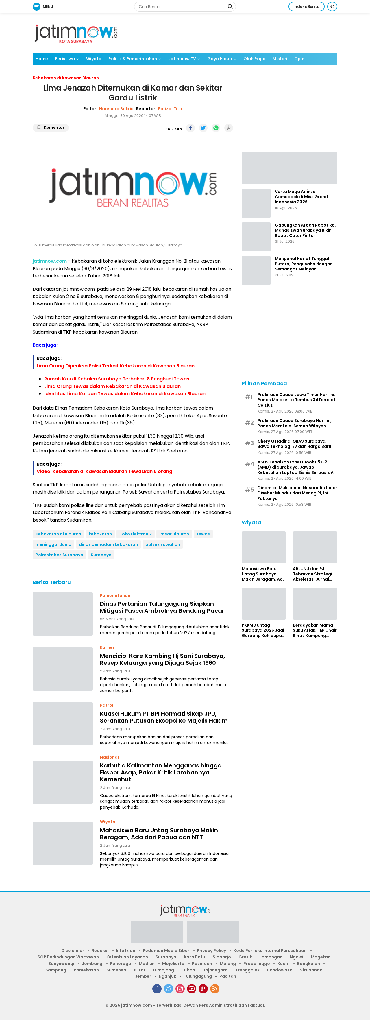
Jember (143, 976)
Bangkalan (308, 963)
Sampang (55, 970)
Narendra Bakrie (116, 109)
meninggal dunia (53, 544)
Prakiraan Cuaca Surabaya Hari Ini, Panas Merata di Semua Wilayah (295, 423)
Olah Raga (254, 59)
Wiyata (93, 59)
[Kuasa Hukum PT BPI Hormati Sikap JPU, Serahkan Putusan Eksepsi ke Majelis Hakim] (63, 723)
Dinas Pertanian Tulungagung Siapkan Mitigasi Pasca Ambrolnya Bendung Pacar (162, 607)
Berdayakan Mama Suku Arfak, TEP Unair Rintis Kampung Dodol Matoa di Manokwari (315, 630)
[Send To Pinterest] (228, 128)
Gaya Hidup (219, 59)
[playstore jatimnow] (157, 934)
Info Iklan (125, 950)
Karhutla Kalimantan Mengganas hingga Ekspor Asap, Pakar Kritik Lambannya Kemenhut (161, 772)
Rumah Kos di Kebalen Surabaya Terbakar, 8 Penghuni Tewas (116, 378)
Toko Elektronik (135, 534)
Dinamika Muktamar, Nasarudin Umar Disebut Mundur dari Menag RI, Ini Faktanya (297, 493)
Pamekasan (86, 970)
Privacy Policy (211, 950)
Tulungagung (198, 976)
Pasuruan (202, 963)
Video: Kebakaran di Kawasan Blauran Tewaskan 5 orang (104, 471)
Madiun (147, 963)
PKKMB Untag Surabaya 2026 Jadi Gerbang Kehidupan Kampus (263, 630)
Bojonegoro (215, 970)
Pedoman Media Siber (166, 950)
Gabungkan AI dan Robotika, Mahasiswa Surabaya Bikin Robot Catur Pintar (305, 230)
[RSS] (214, 988)
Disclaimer (72, 950)
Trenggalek (247, 970)
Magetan (320, 957)
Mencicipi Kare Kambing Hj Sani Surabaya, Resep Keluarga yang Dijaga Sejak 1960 (162, 659)
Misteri (280, 59)
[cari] (230, 7)
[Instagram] (180, 988)
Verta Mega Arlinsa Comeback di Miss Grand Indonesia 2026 (301, 197)
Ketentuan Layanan (127, 957)
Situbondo (311, 970)
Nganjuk (167, 976)
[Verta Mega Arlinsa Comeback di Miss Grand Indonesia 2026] (256, 203)
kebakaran (100, 534)
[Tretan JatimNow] (289, 167)
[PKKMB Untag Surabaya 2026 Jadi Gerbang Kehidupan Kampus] (264, 604)
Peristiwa (65, 59)
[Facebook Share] (190, 128)
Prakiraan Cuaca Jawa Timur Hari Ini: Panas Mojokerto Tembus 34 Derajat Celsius (297, 400)
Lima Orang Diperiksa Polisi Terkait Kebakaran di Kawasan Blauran (116, 365)
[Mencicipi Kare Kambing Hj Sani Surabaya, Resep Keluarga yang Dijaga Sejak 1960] (63, 669)
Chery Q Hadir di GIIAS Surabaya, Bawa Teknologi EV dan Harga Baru (294, 444)
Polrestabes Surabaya (59, 555)
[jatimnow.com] (76, 33)
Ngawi (296, 957)
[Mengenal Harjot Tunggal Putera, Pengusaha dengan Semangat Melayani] (256, 270)
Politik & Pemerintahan (132, 59)
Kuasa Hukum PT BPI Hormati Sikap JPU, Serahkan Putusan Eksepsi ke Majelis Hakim (164, 717)
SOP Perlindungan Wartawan (68, 957)
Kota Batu (194, 957)
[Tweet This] (203, 128)
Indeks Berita (306, 6)
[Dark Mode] (332, 6)
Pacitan (227, 976)
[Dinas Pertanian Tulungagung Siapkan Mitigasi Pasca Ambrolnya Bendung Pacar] (63, 614)
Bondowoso (280, 970)
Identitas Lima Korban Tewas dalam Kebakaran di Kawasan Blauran (125, 393)
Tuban (188, 970)
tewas (203, 534)
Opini (300, 59)
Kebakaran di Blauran (58, 534)
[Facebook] (157, 988)
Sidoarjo (222, 957)
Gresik (245, 957)
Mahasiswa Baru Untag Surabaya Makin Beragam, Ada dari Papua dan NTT (159, 834)
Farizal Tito (170, 109)
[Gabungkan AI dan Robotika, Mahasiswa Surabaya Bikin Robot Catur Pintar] (256, 236)
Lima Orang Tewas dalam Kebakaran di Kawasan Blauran (112, 386)
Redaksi (100, 950)
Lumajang (163, 970)
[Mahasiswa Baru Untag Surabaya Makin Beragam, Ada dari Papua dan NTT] (63, 843)
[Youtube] (191, 988)
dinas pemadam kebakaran (108, 544)
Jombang (92, 963)
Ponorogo (120, 963)
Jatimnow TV (182, 59)
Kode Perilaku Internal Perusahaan (270, 950)
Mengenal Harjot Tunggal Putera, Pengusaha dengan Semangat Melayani (304, 264)
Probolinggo (256, 963)
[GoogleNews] (203, 988)
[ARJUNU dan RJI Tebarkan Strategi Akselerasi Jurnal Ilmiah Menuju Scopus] (315, 547)
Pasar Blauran (174, 534)
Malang (228, 963)
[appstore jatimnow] (213, 934)
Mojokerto (173, 963)
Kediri (284, 963)
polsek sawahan (162, 544)
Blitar (139, 970)
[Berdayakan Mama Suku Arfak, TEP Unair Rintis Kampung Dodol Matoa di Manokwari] (315, 604)
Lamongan (271, 957)
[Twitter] (168, 988)
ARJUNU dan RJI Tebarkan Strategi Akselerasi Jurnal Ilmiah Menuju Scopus (312, 574)
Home (42, 59)
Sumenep (116, 970)
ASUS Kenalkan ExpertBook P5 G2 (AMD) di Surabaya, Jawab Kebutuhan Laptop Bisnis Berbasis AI (296, 467)
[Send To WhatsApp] (216, 128)
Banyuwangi (61, 963)
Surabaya (101, 555)
